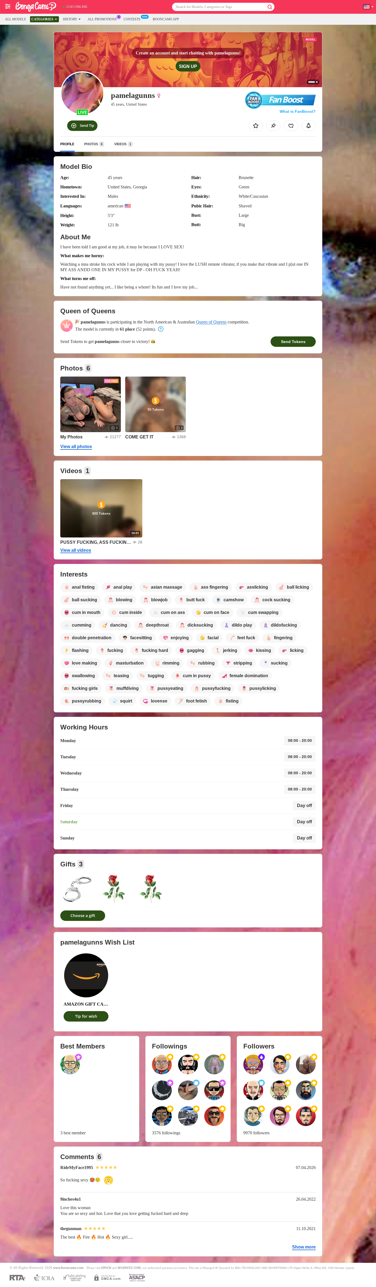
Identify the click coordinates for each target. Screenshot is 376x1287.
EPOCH (106, 1267)
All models (15, 19)
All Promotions (102, 19)
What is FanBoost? (298, 111)
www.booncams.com (68, 1268)
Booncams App (166, 19)
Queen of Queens (211, 322)
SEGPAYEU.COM (129, 1267)
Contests (132, 19)
